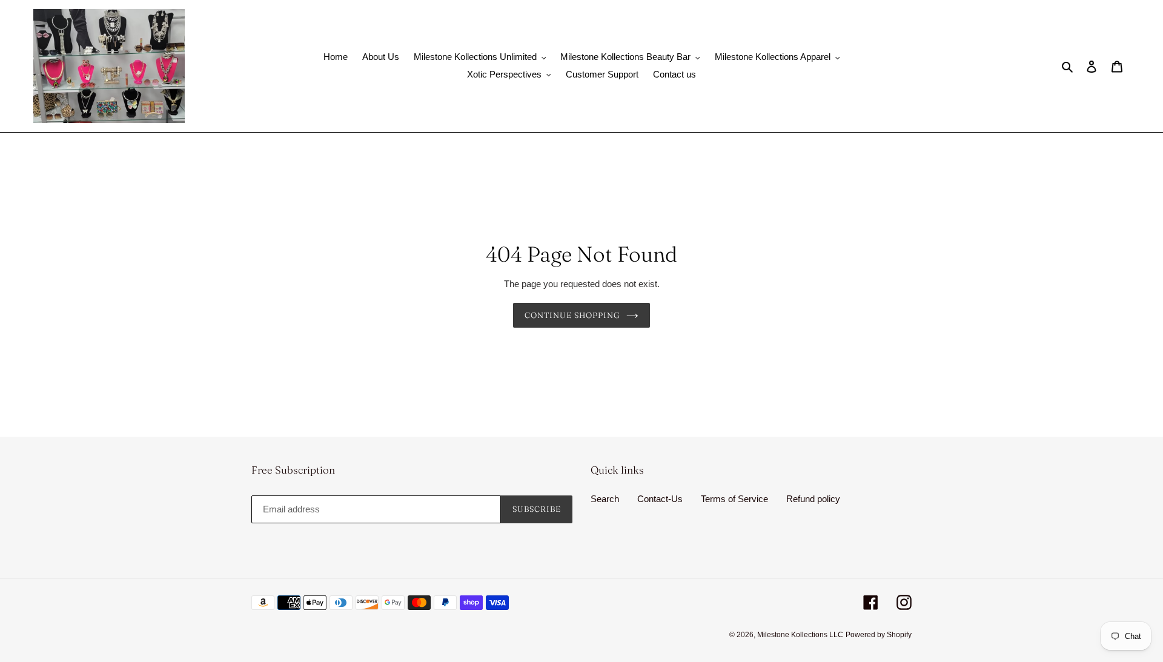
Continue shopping (573, 315)
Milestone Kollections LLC (800, 635)
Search (605, 499)
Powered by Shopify (879, 635)
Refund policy (813, 499)
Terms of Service (734, 499)
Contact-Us (660, 499)
